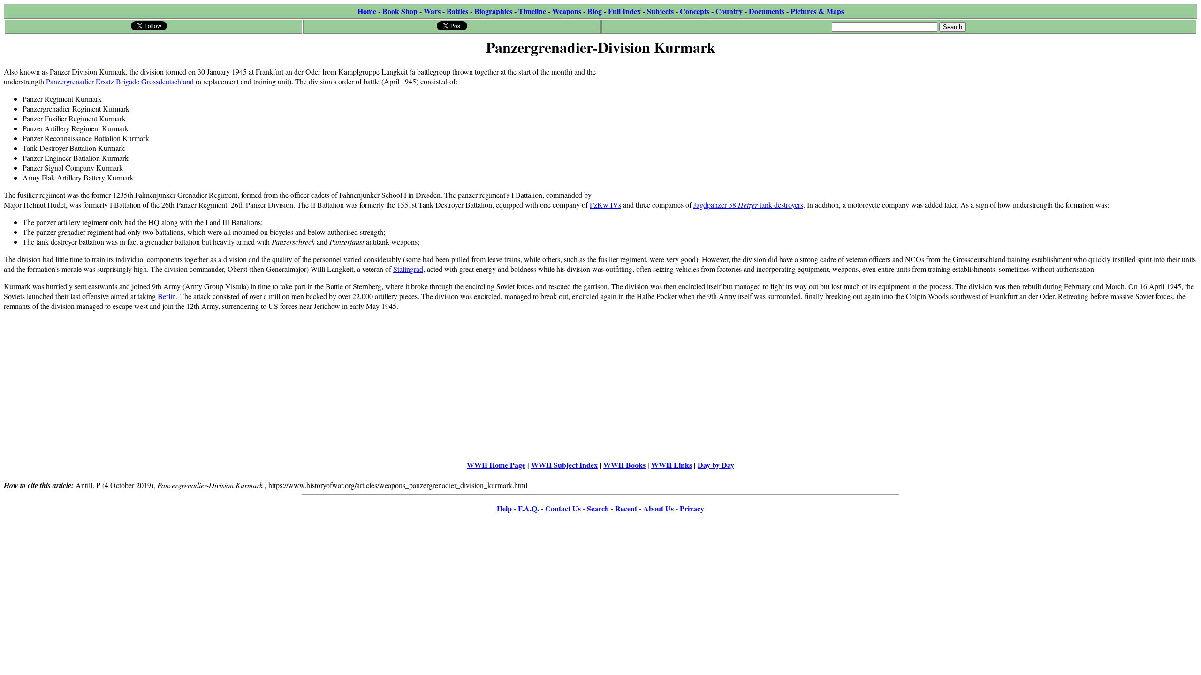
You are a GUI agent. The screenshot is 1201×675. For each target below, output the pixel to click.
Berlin (167, 296)
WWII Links (671, 464)
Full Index (625, 11)
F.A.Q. (528, 508)
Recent (626, 508)
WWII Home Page (496, 464)
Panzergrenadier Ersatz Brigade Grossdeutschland (120, 81)
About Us (658, 508)
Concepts (694, 11)
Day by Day (716, 464)
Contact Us (563, 508)
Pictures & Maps (817, 11)
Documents (766, 11)
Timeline (532, 11)
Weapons (566, 11)
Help (504, 508)
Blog (594, 11)
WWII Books (624, 464)
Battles (457, 11)
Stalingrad (408, 269)
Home (366, 11)
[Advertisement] (881, 125)
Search (598, 508)
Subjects (660, 11)
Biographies (493, 11)
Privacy (692, 508)
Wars (432, 11)
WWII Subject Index (564, 464)
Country (729, 11)
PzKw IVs (605, 205)
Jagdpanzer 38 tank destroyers (748, 205)
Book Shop (400, 11)
